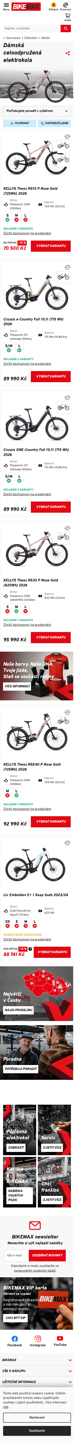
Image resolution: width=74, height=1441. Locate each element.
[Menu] (6, 7)
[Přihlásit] (53, 7)
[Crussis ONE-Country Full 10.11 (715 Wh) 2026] (63, 277)
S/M (9, 346)
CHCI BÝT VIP (15, 1318)
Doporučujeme (56, 123)
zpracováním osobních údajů (35, 1271)
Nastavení (37, 1418)
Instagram (38, 1345)
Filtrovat (22, 123)
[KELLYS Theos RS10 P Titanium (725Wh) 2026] (63, 160)
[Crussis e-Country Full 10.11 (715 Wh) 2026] (63, 408)
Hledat (66, 28)
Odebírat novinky (47, 1256)
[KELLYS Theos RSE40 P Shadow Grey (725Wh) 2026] (63, 722)
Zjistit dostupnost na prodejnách (27, 233)
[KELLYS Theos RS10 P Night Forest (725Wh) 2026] (63, 147)
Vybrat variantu (51, 246)
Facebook (14, 1345)
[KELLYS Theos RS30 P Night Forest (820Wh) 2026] (63, 538)
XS (7, 921)
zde (5, 1407)
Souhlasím (37, 1431)
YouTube (60, 1345)
